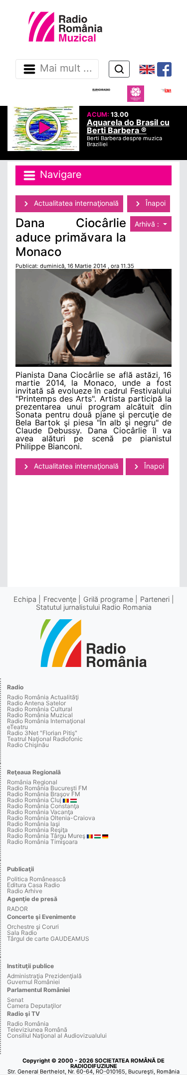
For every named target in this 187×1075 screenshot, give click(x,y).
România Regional (32, 782)
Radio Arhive (24, 891)
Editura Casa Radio (33, 885)
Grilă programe (108, 599)
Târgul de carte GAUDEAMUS (48, 938)
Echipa (24, 599)
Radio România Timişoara (42, 841)
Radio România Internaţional (46, 721)
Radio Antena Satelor (36, 703)
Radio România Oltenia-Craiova (51, 818)
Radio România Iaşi (33, 823)
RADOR (17, 908)
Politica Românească (36, 879)
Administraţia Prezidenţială (44, 976)
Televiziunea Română (37, 1029)
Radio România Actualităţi (43, 697)
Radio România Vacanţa (40, 812)
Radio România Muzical (40, 715)
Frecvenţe (59, 599)
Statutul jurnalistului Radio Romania (94, 607)
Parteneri (155, 599)
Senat (15, 999)
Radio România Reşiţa (37, 829)
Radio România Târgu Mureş (46, 835)
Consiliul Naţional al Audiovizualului (57, 1035)
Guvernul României (33, 982)
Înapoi (155, 203)
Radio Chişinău (28, 744)
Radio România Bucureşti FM (47, 788)
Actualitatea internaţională (75, 203)
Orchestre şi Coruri (33, 926)
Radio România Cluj (34, 800)
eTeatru (17, 727)
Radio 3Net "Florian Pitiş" (42, 733)
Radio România (28, 1023)
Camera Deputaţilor (34, 1005)
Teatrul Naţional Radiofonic (45, 739)
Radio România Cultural (39, 709)
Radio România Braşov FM (43, 794)
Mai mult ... (66, 69)
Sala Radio (22, 932)
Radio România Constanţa (43, 806)
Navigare (59, 175)
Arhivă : (148, 224)
